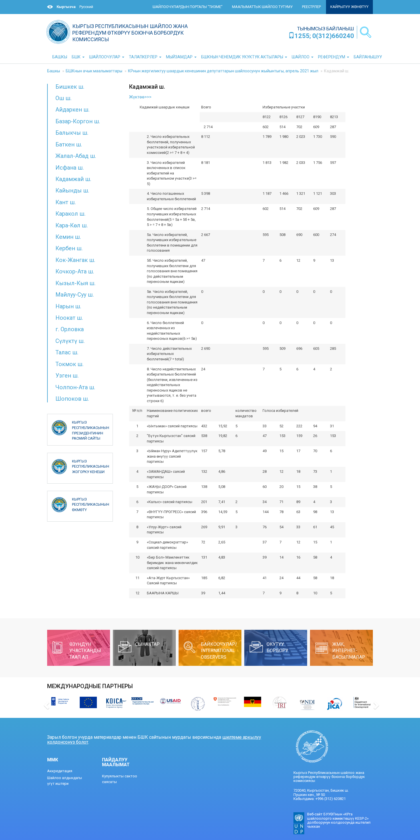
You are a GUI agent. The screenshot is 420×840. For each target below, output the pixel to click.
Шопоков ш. (72, 398)
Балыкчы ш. (71, 132)
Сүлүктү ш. (70, 340)
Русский (86, 7)
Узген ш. (67, 375)
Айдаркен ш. (72, 109)
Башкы (53, 71)
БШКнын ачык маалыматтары (94, 71)
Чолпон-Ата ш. (75, 387)
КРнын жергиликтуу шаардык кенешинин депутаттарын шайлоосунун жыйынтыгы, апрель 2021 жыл (223, 71)
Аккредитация (59, 771)
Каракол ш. (70, 213)
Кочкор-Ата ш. (74, 271)
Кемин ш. (68, 236)
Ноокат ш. (69, 317)
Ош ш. (63, 98)
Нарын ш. (68, 306)
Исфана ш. (69, 167)
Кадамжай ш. (73, 179)
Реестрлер (311, 7)
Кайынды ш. (72, 190)
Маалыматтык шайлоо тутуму (262, 7)
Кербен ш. (69, 248)
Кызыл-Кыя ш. (75, 283)
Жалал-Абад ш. (75, 155)
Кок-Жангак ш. (75, 260)
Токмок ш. (69, 364)
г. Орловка (69, 329)
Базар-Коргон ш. (77, 121)
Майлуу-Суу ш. (74, 294)
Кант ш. (65, 202)
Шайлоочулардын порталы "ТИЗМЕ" (188, 7)
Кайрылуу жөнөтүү (349, 7)
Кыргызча (66, 7)
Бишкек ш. (69, 86)
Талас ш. (66, 352)
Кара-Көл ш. (71, 225)
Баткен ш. (68, 144)
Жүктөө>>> (140, 97)
